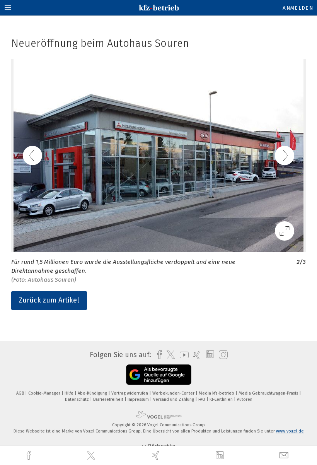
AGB (20, 393)
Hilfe (70, 393)
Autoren (244, 399)
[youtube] (182, 355)
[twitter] (92, 455)
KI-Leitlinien (222, 399)
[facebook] (30, 456)
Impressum (139, 399)
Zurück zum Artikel (49, 300)
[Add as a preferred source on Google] (158, 374)
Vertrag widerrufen (130, 393)
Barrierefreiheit (108, 399)
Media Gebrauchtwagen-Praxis (269, 393)
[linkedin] (221, 456)
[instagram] (221, 355)
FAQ (202, 399)
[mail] (285, 456)
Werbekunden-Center (174, 393)
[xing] (156, 455)
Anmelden (298, 8)
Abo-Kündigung (93, 393)
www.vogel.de (290, 431)
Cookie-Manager (44, 393)
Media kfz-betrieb (217, 393)
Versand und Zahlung (174, 399)
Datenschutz (77, 399)
